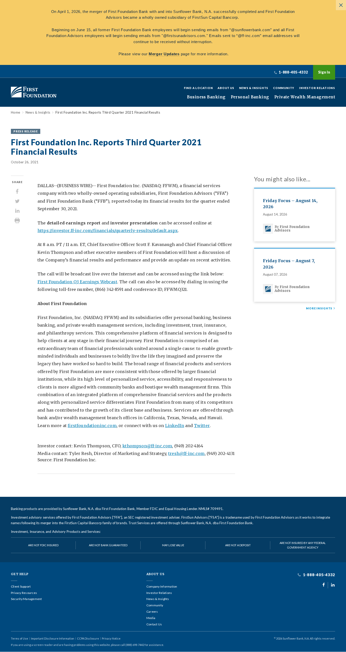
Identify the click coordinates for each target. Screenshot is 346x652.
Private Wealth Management (304, 97)
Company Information (161, 586)
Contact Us (154, 624)
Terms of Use (19, 638)
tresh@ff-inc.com (186, 453)
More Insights (319, 308)
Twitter (202, 425)
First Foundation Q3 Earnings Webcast (77, 281)
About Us (226, 88)
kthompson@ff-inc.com (147, 445)
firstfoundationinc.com (92, 425)
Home (15, 112)
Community (283, 88)
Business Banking (206, 97)
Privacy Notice (111, 638)
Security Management (26, 599)
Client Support (21, 586)
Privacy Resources (24, 593)
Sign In (324, 72)
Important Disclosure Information (52, 638)
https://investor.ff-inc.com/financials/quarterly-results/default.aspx (107, 230)
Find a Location (198, 88)
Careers (152, 611)
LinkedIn (174, 425)
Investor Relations (317, 88)
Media (150, 618)
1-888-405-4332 (318, 575)
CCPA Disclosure (88, 638)
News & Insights (253, 88)
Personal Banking (250, 97)
